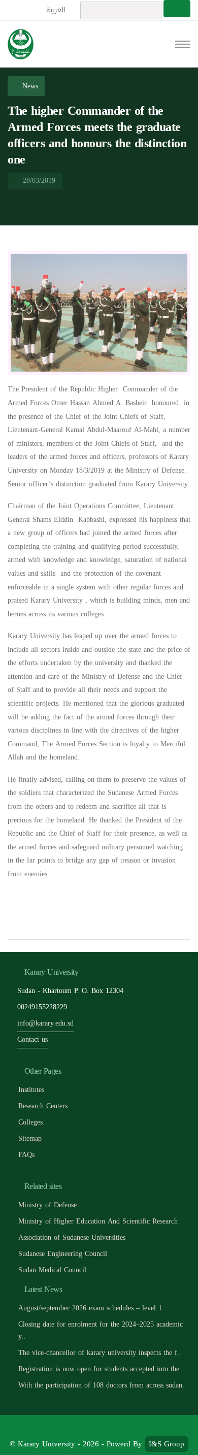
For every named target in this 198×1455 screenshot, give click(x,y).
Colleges (30, 1122)
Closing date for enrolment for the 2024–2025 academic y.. (100, 1330)
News (29, 86)
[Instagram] (133, 1427)
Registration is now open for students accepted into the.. (100, 1369)
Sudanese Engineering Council (62, 1254)
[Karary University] (21, 44)
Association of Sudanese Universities (71, 1237)
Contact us (32, 1039)
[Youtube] (111, 1427)
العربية (57, 10)
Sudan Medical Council (52, 1270)
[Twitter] (88, 1427)
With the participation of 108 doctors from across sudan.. (102, 1385)
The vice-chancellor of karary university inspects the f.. (99, 1353)
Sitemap (30, 1138)
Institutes (31, 1090)
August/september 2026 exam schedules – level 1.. (92, 1308)
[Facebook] (65, 1427)
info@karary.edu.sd (45, 1023)
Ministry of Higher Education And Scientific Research (98, 1221)
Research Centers (43, 1106)
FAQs (26, 1155)
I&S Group (166, 1444)
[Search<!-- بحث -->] (176, 8)
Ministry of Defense (47, 1205)
